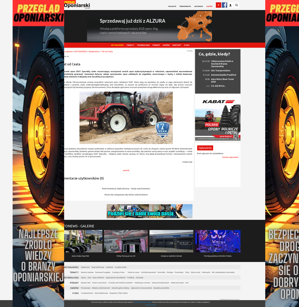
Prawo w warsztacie (99, 283)
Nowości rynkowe (87, 272)
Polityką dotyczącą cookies (142, 302)
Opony (83, 278)
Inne (187, 283)
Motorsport (206, 272)
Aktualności (71, 267)
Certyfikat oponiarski (148, 272)
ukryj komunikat (150, 305)
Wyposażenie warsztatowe (116, 278)
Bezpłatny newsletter (161, 288)
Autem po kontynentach (160, 283)
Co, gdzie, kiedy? (214, 54)
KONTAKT (177, 45)
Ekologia (170, 272)
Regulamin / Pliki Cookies (119, 293)
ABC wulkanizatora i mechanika (223, 272)
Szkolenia (109, 267)
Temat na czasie (133, 272)
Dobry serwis (195, 272)
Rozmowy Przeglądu (102, 272)
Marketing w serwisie (142, 283)
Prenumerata (185, 6)
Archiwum (198, 6)
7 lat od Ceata (107, 51)
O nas (75, 293)
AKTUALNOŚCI (117, 45)
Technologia (71, 277)
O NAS (186, 45)
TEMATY (130, 45)
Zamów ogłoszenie (230, 157)
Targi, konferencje (97, 267)
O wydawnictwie (87, 293)
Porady (74, 283)
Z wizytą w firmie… (119, 272)
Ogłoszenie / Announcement (141, 288)
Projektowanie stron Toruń (229, 299)
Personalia (161, 272)
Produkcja (130, 278)
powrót (126, 170)
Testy (187, 272)
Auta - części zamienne (95, 278)
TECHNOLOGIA (143, 45)
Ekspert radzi (86, 283)
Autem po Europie (177, 283)
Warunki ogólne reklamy (120, 288)
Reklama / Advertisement (101, 288)
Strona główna (66, 51)
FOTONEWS (76, 226)
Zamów (209, 6)
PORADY (156, 45)
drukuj (189, 51)
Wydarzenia (94, 51)
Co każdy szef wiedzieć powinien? (120, 283)
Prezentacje (179, 272)
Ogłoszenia (205, 147)
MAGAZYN (172, 6)
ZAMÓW (166, 45)
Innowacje (139, 278)
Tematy (74, 272)
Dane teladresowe (101, 293)
